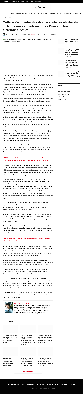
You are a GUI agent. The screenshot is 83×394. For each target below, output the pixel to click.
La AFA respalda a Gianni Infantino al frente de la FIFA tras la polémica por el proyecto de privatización (72, 52)
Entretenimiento (67, 13)
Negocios (39, 13)
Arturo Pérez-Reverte (13, 34)
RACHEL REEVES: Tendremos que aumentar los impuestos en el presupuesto (8, 361)
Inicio (12, 13)
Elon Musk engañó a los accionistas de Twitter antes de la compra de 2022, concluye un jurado (10, 339)
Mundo (33, 34)
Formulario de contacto (64, 91)
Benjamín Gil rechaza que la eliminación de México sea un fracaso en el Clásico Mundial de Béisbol (45, 339)
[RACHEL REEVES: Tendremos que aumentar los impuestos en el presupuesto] (10, 351)
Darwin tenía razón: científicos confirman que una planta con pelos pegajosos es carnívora (72, 63)
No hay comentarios (43, 34)
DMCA (59, 89)
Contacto (75, 13)
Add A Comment (28, 371)
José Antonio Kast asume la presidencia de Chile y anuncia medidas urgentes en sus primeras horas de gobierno (27, 340)
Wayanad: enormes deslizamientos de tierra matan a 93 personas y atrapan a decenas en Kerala (27, 361)
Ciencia (45, 13)
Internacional (31, 13)
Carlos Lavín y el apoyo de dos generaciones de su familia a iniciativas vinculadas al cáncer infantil (72, 74)
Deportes (58, 13)
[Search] (81, 13)
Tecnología (52, 13)
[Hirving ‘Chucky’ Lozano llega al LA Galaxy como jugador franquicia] (61, 41)
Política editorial (62, 97)
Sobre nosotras (62, 99)
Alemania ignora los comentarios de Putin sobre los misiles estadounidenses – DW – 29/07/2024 (45, 361)
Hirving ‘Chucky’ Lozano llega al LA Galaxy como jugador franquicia (27, 1)
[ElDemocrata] (41, 7)
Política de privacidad (63, 94)
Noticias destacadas (21, 13)
